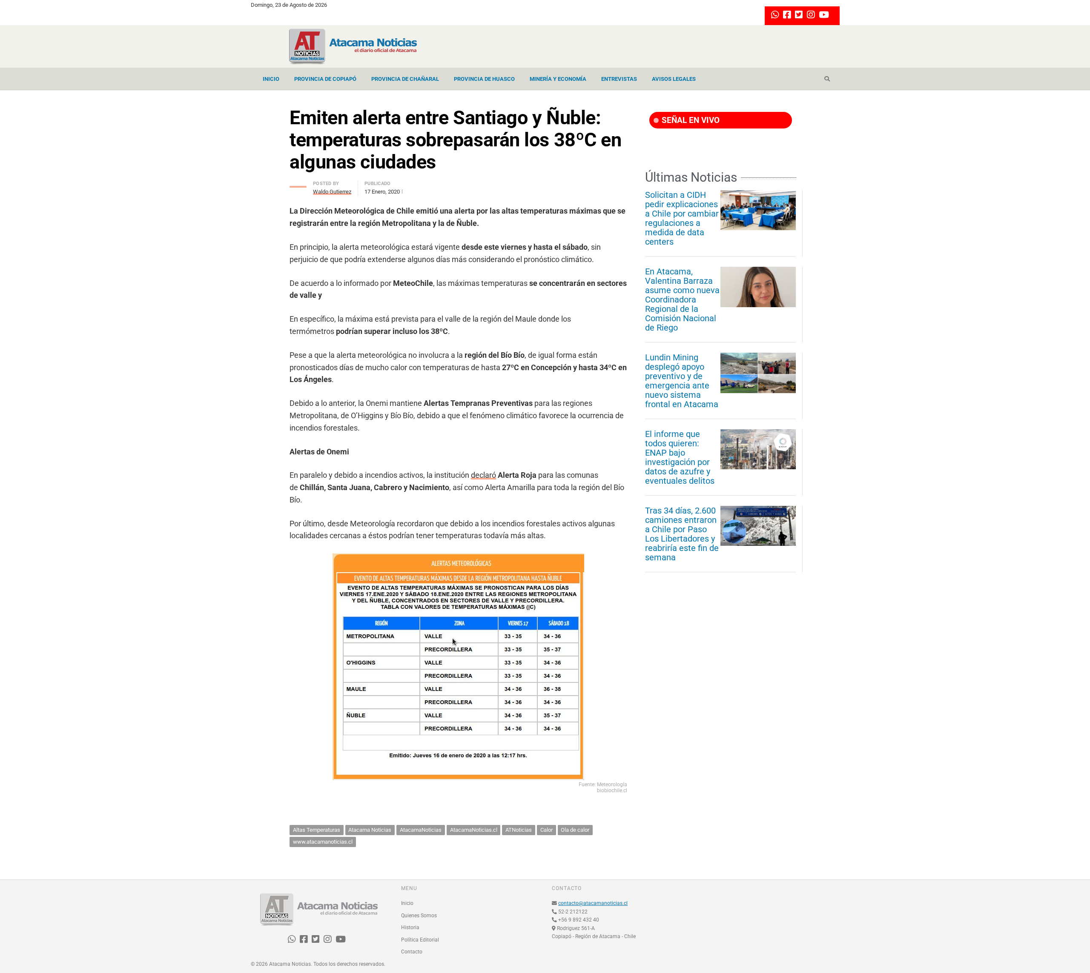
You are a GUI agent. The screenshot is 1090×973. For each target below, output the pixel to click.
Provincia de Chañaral (405, 79)
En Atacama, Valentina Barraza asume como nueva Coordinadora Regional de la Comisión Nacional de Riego (682, 299)
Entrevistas (619, 79)
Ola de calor (575, 830)
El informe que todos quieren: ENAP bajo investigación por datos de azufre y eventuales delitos (679, 457)
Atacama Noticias (369, 830)
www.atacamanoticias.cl (323, 842)
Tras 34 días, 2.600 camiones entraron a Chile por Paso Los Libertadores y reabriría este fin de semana (682, 534)
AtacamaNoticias (421, 830)
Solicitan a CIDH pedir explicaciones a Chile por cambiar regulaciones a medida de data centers (682, 218)
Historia (410, 927)
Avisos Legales (674, 79)
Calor (546, 830)
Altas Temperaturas (316, 830)
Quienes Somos (419, 916)
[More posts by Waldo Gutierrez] (298, 184)
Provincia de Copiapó (325, 79)
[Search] (827, 79)
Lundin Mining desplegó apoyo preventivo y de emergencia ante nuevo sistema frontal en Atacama (681, 381)
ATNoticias (518, 830)
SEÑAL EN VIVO (690, 120)
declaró (483, 475)
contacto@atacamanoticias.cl (593, 903)
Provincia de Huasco (484, 79)
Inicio (271, 79)
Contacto (411, 952)
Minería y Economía (558, 79)
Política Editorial (420, 940)
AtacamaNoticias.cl (473, 830)
